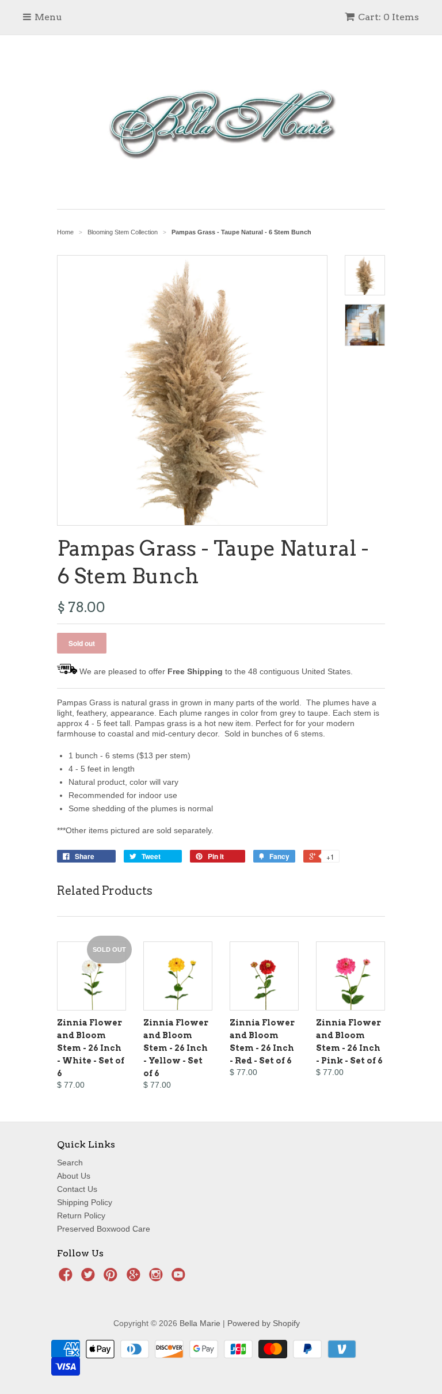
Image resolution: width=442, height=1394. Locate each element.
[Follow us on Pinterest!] (112, 1278)
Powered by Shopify (263, 1323)
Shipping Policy (84, 1202)
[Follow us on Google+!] (135, 1278)
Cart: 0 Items (388, 17)
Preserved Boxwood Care (103, 1228)
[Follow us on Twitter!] (89, 1278)
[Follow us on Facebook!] (67, 1278)
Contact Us (77, 1189)
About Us (73, 1175)
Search (70, 1162)
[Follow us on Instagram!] (157, 1278)
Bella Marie (200, 1323)
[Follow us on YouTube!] (180, 1278)
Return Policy (81, 1215)
